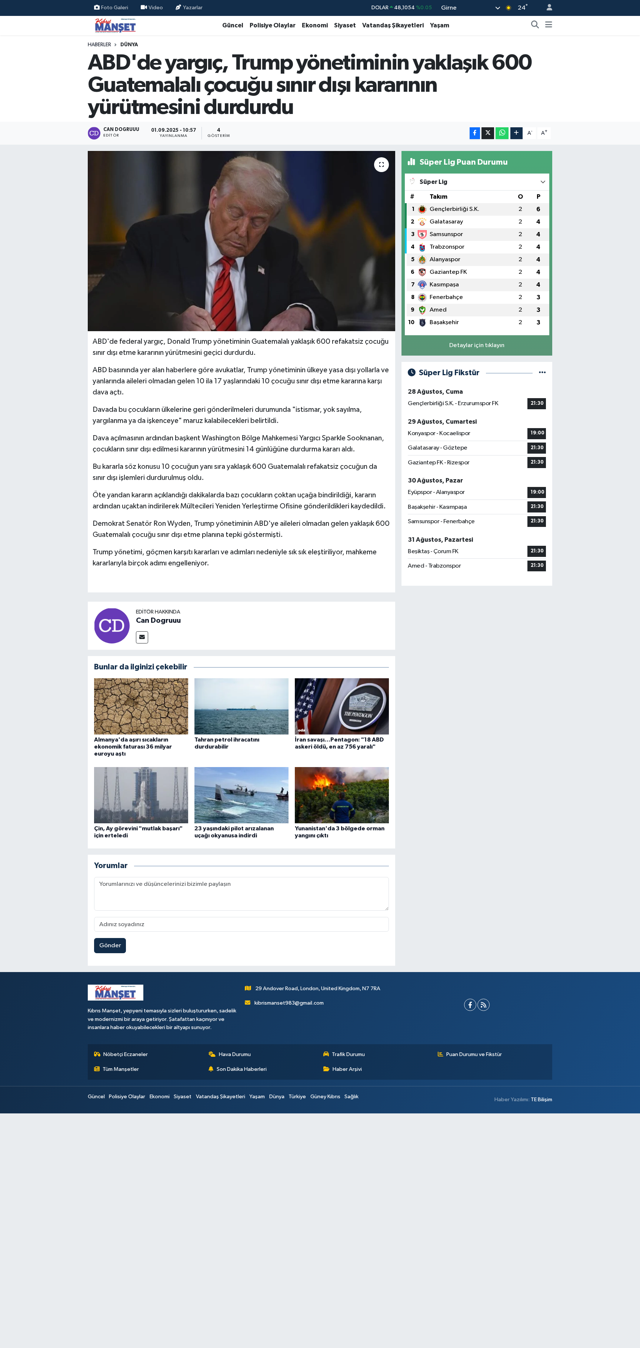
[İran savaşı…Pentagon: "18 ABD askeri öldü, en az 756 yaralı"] (342, 706)
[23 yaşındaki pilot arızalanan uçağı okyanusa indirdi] (241, 795)
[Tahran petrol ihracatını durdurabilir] (241, 706)
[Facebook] (470, 1005)
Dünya (129, 44)
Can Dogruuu (158, 620)
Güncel (232, 25)
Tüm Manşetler (121, 1069)
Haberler (99, 44)
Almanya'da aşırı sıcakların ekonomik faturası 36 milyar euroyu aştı (133, 747)
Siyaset (345, 25)
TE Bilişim (541, 1099)
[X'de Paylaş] (487, 133)
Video (156, 7)
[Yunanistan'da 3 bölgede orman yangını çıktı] (342, 795)
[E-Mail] (142, 637)
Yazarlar (193, 7)
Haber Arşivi (347, 1069)
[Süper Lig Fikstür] (542, 373)
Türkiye (297, 1096)
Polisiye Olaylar (273, 25)
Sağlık (351, 1096)
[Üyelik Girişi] (546, 8)
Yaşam (439, 25)
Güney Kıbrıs (325, 1096)
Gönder (110, 945)
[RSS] (483, 1005)
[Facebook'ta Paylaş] (475, 133)
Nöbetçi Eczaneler (125, 1054)
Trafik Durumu (348, 1054)
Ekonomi (315, 25)
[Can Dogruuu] (112, 625)
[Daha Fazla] (516, 133)
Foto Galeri (114, 7)
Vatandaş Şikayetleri (393, 25)
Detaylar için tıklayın (476, 345)
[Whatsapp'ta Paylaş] (502, 133)
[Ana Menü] (548, 25)
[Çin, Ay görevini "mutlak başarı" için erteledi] (141, 795)
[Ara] (535, 25)
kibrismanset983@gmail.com (289, 1003)
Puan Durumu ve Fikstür (474, 1054)
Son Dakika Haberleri (242, 1069)
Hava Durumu (235, 1054)
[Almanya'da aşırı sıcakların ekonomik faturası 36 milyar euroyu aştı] (141, 706)
